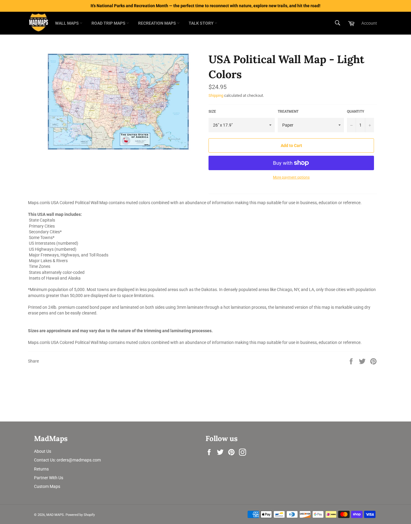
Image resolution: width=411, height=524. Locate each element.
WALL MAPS (67, 23)
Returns (41, 469)
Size (212, 111)
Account (369, 23)
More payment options (291, 177)
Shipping (216, 95)
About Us (42, 451)
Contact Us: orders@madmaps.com (67, 460)
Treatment (288, 111)
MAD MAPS (55, 515)
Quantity (355, 111)
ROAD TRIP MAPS (108, 23)
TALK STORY (202, 23)
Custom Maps (47, 486)
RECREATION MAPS (157, 23)
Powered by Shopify (80, 515)
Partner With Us (48, 477)
